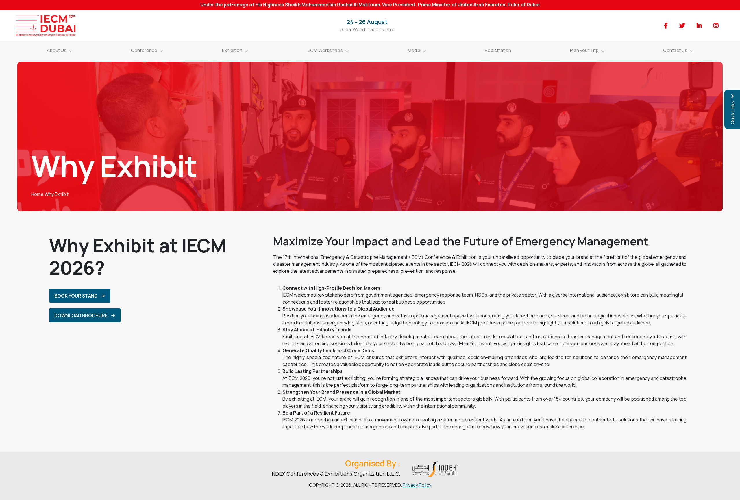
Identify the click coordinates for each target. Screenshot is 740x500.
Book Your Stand (75, 296)
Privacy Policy (417, 485)
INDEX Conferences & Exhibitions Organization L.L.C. (335, 473)
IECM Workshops (325, 50)
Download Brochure (81, 315)
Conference (144, 50)
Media (414, 50)
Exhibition (232, 50)
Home (37, 194)
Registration (498, 50)
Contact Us (675, 50)
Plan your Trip (584, 50)
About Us (56, 50)
